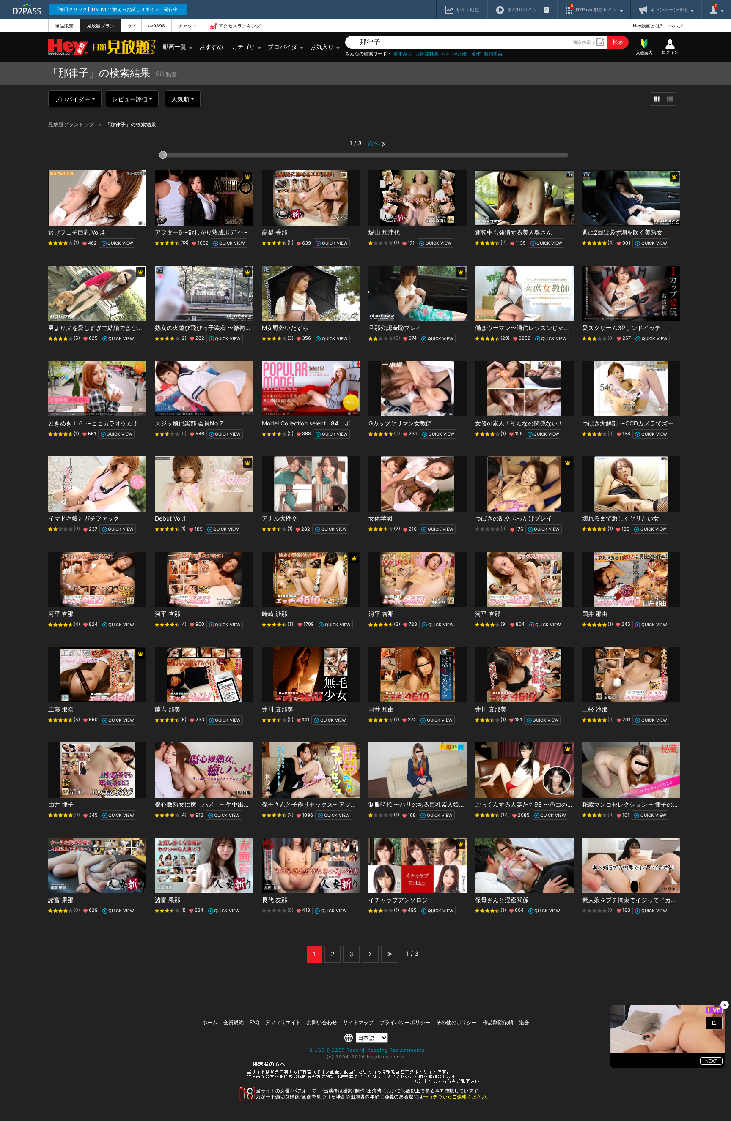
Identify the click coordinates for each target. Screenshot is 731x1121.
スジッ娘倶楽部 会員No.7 (189, 423)
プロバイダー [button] (72, 99)
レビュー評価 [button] (130, 99)
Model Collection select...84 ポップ (312, 423)
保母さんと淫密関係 (501, 899)
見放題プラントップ (71, 124)
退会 (524, 1022)
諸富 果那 (61, 899)
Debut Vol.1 (170, 518)
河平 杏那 (61, 613)
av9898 (156, 26)
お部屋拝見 (427, 54)
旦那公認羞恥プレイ (395, 327)
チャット (187, 26)
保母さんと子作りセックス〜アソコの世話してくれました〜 (342, 804)
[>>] (389, 954)
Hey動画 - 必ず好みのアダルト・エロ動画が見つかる (68, 47)
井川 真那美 (277, 709)
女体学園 (380, 518)
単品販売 (64, 26)
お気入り (322, 46)
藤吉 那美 (167, 709)
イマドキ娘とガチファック (83, 518)
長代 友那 (274, 899)
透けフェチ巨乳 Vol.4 (76, 232)
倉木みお (402, 54)
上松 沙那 (594, 709)
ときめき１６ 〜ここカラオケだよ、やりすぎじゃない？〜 (126, 423)
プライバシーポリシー (404, 1022)
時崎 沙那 (274, 613)
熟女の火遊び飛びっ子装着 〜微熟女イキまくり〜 (221, 327)
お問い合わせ (322, 1022)
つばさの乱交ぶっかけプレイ (513, 518)
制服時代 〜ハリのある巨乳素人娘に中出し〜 (428, 804)
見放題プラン (101, 26)
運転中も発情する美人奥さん (513, 232)
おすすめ (211, 46)
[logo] (122, 47)
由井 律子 (61, 804)
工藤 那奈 (61, 709)
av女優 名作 (466, 54)
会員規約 (233, 1022)
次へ (373, 143)
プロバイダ (282, 46)
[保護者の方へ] (366, 1083)
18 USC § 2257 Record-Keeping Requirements (366, 1050)
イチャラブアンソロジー (401, 899)
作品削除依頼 (498, 1022)
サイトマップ (358, 1022)
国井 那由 (594, 613)
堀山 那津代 (384, 232)
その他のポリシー (456, 1022)
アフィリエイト (283, 1022)
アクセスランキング (240, 26)
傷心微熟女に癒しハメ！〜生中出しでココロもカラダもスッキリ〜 (244, 804)
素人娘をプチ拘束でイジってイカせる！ (635, 899)
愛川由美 (493, 54)
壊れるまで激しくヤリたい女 (620, 518)
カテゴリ (243, 46)
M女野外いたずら (285, 327)
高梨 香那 (274, 232)
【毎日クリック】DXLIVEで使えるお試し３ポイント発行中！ (118, 9)
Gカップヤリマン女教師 (400, 423)
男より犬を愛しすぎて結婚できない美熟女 (104, 327)
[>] (370, 954)
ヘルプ (676, 26)
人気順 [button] (180, 99)
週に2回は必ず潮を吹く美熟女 (622, 232)
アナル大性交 (279, 518)
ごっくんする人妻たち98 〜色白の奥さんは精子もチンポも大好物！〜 (568, 804)
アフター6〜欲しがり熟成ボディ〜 (201, 232)
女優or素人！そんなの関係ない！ (519, 423)
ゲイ (132, 26)
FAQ (254, 1022)
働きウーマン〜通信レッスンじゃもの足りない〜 (540, 327)
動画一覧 (175, 46)
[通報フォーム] (365, 1099)
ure (445, 54)
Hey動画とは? (647, 26)
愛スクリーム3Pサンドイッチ (621, 327)
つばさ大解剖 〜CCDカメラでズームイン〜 (639, 423)
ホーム (209, 1022)
